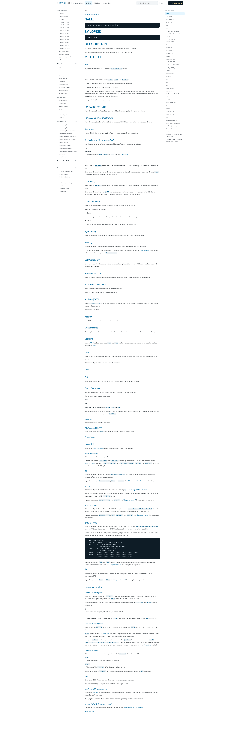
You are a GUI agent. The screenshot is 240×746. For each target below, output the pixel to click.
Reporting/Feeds (63, 84)
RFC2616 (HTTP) (91, 523)
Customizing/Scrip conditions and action (68, 136)
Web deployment (64, 51)
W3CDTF (88, 486)
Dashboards (62, 73)
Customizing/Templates (65, 148)
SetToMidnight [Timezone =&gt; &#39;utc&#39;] (174, 40)
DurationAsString (92, 201)
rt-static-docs (62, 191)
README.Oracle (63, 16)
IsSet (86, 676)
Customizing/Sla (63, 142)
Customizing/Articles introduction (68, 128)
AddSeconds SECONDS (96, 284)
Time (87, 369)
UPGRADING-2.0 (64, 45)
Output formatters (92, 388)
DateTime (89, 338)
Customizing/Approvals (65, 125)
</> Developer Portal (176, 3)
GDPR (60, 109)
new (86, 64)
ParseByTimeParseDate (95, 106)
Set (86, 75)
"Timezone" (124, 154)
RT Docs (88, 3)
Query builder (63, 78)
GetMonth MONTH (93, 273)
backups (61, 180)
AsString (88, 242)
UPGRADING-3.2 (64, 39)
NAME (89, 19)
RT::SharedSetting (64, 174)
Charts (61, 70)
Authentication (63, 100)
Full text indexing (64, 60)
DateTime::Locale (98, 448)
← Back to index (90, 711)
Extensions (62, 154)
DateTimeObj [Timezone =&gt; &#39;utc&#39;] (174, 135)
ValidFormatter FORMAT (93, 428)
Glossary (61, 76)
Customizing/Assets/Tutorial (67, 131)
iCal (86, 569)
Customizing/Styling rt (65, 145)
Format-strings (63, 93)
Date (87, 352)
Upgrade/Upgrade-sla (65, 57)
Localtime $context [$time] (94, 592)
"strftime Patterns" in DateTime (133, 707)
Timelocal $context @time (94, 623)
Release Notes (106, 3)
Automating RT (63, 115)
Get (86, 377)
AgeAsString (90, 231)
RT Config (61, 19)
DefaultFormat (89, 437)
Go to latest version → (92, 14)
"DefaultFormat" (145, 250)
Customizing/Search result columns (68, 139)
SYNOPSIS (93, 31)
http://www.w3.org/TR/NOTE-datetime (136, 490)
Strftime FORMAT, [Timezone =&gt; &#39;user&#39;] (174, 140)
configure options (64, 54)
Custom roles (62, 103)
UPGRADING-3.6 (64, 34)
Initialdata (61, 118)
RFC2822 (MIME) (91, 505)
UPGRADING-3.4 (64, 36)
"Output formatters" (134, 481)
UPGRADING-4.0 (64, 28)
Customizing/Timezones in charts (68, 151)
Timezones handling (93, 586)
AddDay (88, 316)
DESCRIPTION (96, 43)
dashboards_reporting (65, 183)
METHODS (93, 56)
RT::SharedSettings (64, 177)
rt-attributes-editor (64, 188)
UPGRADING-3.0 (64, 42)
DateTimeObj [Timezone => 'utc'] (96, 689)
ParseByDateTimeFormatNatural (99, 117)
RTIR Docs (97, 3)
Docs (86, 10)
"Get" (92, 343)
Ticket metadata (63, 90)
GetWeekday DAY (92, 259)
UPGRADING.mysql (64, 48)
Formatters (88, 419)
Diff (86, 161)
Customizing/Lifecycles (65, 133)
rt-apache (61, 186)
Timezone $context (91, 650)
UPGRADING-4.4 (64, 22)
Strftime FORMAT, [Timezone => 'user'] (98, 704)
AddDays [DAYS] (92, 299)
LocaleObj (89, 443)
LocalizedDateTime (91, 453)
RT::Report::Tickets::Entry (66, 171)
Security (61, 112)
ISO (86, 471)
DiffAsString (90, 181)
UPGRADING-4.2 (64, 25)
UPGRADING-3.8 (64, 31)
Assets (61, 67)
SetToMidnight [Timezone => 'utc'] (99, 139)
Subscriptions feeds (64, 87)
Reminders (62, 81)
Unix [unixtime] (91, 327)
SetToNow (89, 128)
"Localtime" (106, 633)
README (61, 13)
